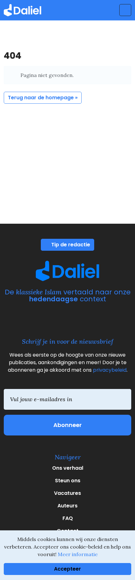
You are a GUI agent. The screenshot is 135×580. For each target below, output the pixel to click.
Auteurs (67, 505)
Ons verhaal (67, 468)
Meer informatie (78, 554)
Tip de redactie (70, 244)
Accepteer (67, 568)
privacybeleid (110, 370)
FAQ (67, 518)
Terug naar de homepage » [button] (43, 97)
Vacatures (67, 493)
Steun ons (67, 480)
